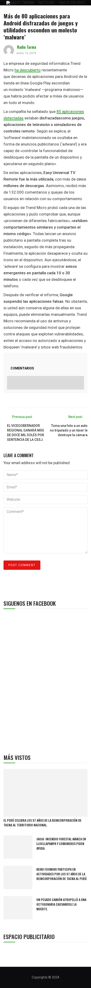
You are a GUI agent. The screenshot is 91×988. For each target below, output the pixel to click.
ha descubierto (27, 70)
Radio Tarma (26, 47)
